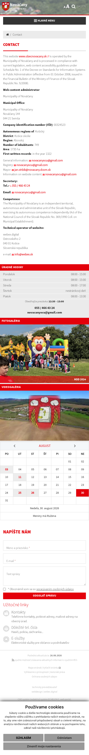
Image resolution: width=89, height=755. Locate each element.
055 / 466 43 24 (21, 185)
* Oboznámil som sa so (40, 589)
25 (19, 493)
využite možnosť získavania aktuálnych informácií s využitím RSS (45, 660)
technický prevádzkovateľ (44, 687)
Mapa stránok (34, 667)
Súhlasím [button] (23, 737)
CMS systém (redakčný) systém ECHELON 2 (38, 699)
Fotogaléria (11, 321)
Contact (17, 34)
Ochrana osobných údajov (44, 676)
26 (32, 493)
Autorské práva (57, 672)
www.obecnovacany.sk (33, 56)
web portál (65, 699)
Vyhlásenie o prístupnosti (36, 672)
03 (6, 469)
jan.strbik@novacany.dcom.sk (32, 170)
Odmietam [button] (64, 737)
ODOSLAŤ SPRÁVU (44, 596)
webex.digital (50, 691)
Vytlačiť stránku (51, 667)
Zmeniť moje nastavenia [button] (44, 746)
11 (19, 477)
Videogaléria (11, 387)
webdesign (37, 691)
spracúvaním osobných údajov (55, 589)
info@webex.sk (23, 254)
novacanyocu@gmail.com (47, 160)
